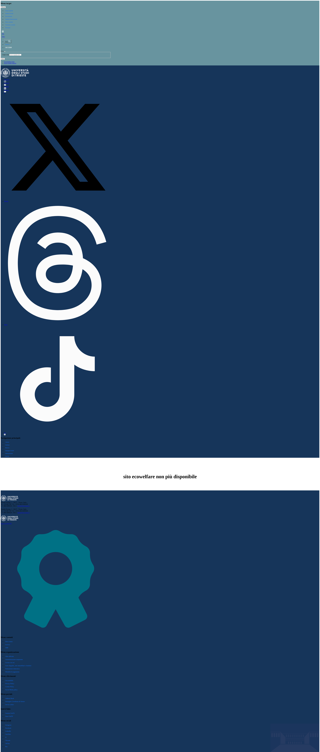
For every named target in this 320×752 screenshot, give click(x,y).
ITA (3, 34)
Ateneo (7, 442)
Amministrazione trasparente (14, 659)
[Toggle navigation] (2, 32)
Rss (5, 433)
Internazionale (9, 453)
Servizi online (9, 704)
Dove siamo (9, 641)
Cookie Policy (9, 686)
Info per (3, 7)
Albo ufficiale (9, 656)
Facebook (6, 83)
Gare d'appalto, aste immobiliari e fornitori (18, 665)
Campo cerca (5, 54)
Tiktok (5, 324)
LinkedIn (6, 86)
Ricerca (7, 447)
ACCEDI (8, 47)
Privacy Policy (9, 683)
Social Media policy (11, 690)
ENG (3, 36)
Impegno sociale (9, 450)
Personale (7, 27)
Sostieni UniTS (10, 713)
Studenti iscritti (9, 13)
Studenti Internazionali (11, 19)
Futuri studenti (9, 10)
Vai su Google (10, 63)
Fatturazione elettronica (12, 669)
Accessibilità (9, 680)
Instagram (6, 79)
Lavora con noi (9, 662)
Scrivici (7, 644)
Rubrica (7, 44)
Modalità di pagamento (12, 672)
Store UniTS (9, 716)
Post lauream (8, 16)
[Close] (4, 51)
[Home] (15, 77)
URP (6, 648)
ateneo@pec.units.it (24, 506)
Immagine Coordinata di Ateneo (15, 701)
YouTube (6, 90)
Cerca (2, 59)
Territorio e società (10, 25)
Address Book (9, 698)
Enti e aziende (9, 22)
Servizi (7, 456)
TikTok (7, 743)
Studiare (7, 445)
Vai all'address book (9, 62)
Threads (6, 201)
